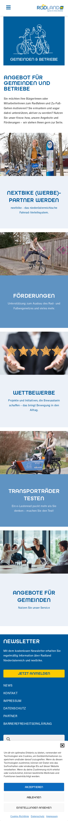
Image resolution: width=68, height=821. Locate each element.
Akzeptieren (34, 787)
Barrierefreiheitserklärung (27, 724)
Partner (10, 716)
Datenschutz (37, 816)
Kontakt (10, 693)
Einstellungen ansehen (34, 807)
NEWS (7, 685)
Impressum (52, 816)
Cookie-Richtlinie (19, 816)
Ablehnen (34, 797)
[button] (62, 745)
